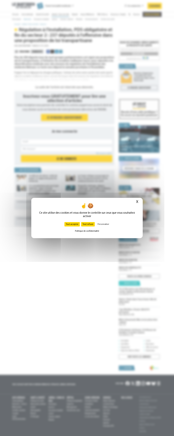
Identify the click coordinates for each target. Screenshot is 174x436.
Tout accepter (72, 224)
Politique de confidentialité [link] (87, 231)
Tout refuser (88, 224)
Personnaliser (103, 224)
